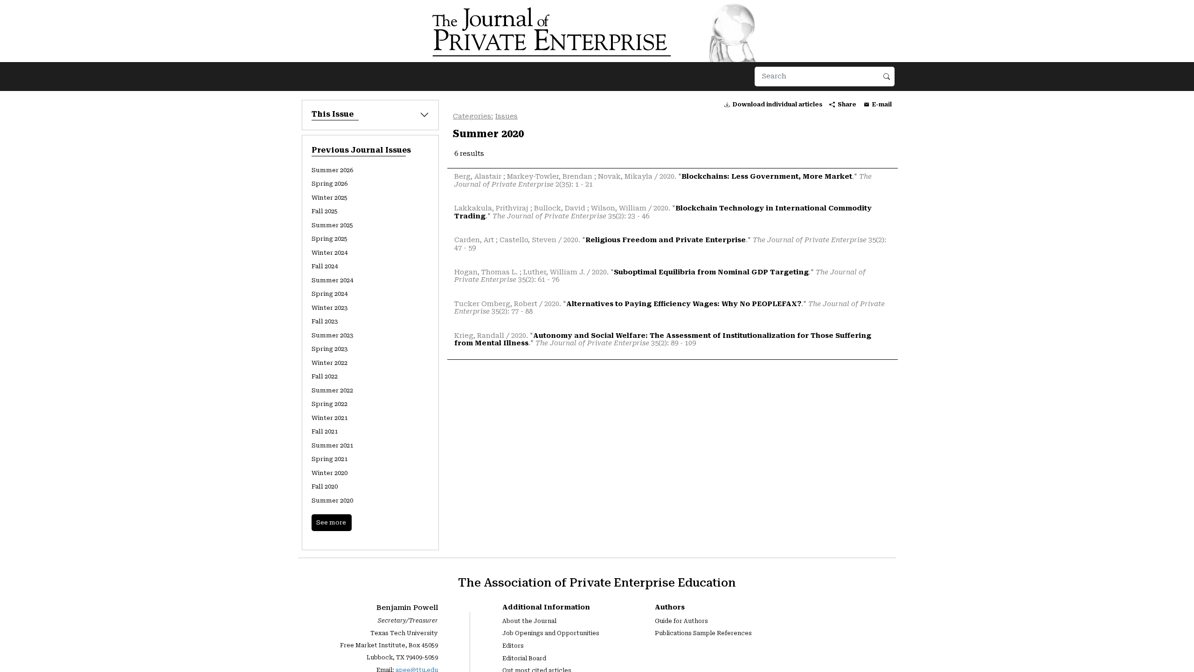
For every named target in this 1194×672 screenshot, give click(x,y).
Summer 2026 (332, 170)
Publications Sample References (703, 633)
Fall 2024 (325, 266)
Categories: (473, 116)
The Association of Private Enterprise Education (597, 582)
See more (331, 522)
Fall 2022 (325, 376)
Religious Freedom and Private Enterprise (665, 240)
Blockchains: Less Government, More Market (766, 177)
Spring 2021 (329, 458)
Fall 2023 (325, 321)
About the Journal (529, 621)
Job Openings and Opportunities (550, 633)
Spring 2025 (329, 238)
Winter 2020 (329, 472)
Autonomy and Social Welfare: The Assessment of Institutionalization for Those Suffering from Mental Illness (662, 340)
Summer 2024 (332, 280)
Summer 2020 (332, 500)
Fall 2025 (325, 211)
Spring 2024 (329, 293)
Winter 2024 (329, 252)
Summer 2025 (332, 225)
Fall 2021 (325, 431)
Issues (506, 116)
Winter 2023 (329, 307)
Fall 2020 (325, 486)
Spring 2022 (329, 403)
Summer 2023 (332, 335)
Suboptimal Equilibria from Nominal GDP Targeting (711, 272)
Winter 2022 (329, 362)
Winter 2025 (329, 197)
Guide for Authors (681, 621)
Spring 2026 (329, 183)
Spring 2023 (329, 348)
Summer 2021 (332, 445)
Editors (513, 646)
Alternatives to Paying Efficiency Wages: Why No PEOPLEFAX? (683, 304)
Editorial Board (524, 658)
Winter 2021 (329, 417)
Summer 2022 (332, 390)
